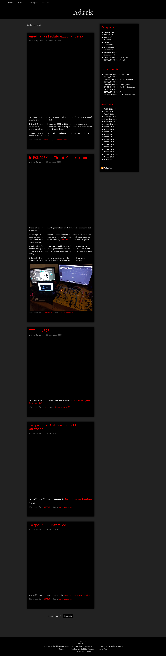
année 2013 (109, 157)
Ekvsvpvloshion (111, 52)
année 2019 (109, 142)
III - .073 (39, 331)
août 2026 (108, 109)
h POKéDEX (47, 313)
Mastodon (86, 651)
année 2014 (109, 154)
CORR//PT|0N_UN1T (112, 60)
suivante (68, 616)
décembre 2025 (110, 119)
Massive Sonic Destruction (77, 595)
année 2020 (109, 139)
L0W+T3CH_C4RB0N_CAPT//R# (116, 74)
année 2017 (109, 147)
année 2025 (109, 127)
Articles (108, 168)
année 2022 (109, 134)
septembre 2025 (111, 124)
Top (105, 649)
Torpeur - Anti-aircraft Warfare (53, 427)
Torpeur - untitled (47, 525)
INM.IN (107, 35)
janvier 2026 (110, 117)
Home (10, 3)
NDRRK (83, 641)
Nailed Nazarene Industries (78, 499)
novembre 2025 (110, 122)
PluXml (74, 649)
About (21, 3)
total (107, 159)
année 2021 (109, 137)
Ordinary (108, 55)
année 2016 (109, 149)
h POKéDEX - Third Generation (58, 158)
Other (45, 140)
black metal (62, 140)
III (44, 407)
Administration (95, 649)
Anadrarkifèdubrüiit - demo (56, 36)
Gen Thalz (65, 240)
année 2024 (109, 129)
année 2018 (109, 144)
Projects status (39, 3)
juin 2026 (108, 111)
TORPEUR (46, 507)
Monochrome (109, 47)
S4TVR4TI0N (109, 32)
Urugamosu (108, 50)
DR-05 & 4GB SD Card (114, 57)
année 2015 (109, 152)
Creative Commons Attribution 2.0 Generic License (98, 646)
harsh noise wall (68, 313)
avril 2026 (109, 114)
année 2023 (109, 132)
